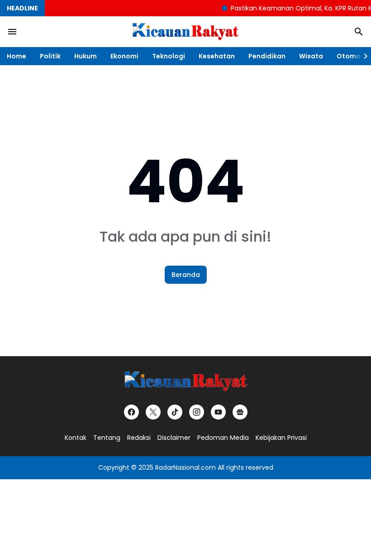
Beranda (185, 274)
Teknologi (168, 56)
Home (16, 56)
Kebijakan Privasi (281, 437)
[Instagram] (196, 412)
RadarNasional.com (185, 467)
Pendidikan (266, 56)
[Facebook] (131, 412)
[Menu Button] (12, 32)
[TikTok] (174, 412)
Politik (50, 56)
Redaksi (139, 437)
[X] (153, 412)
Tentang (106, 437)
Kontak (75, 437)
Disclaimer (173, 437)
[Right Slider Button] (362, 56)
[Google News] (240, 412)
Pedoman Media (223, 437)
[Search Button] (359, 32)
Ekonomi (124, 56)
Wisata (311, 56)
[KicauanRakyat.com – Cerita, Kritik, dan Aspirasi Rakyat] (185, 32)
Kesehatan (217, 56)
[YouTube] (218, 412)
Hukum (85, 56)
